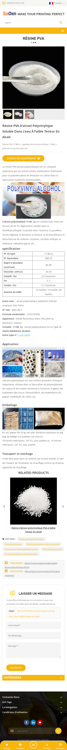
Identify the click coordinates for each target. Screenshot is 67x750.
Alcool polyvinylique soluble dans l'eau (21, 554)
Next (63, 505)
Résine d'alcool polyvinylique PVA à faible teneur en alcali (33, 529)
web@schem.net (15, 2)
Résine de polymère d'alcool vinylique (43, 544)
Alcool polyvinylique (13, 544)
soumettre (16, 667)
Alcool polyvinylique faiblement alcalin (21, 549)
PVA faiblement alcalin (52, 549)
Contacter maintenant (21, 158)
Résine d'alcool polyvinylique (31, 539)
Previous (4, 505)
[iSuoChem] (33, 13)
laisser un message (33, 744)
